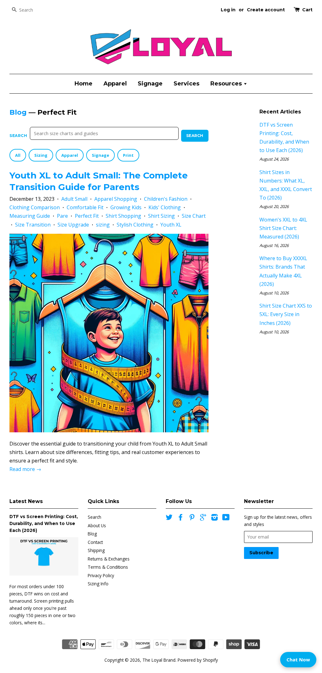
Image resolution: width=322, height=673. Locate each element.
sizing (103, 224)
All (17, 155)
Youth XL (170, 224)
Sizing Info (98, 584)
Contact (95, 542)
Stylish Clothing (135, 224)
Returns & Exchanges (109, 559)
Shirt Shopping (123, 215)
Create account (266, 10)
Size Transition (33, 224)
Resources (226, 83)
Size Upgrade (73, 224)
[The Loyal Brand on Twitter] (169, 518)
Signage (150, 83)
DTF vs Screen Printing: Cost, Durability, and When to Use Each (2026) (43, 523)
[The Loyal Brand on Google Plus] (203, 518)
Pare (62, 215)
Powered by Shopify (198, 660)
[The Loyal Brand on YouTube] (226, 518)
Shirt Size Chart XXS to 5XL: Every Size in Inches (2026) (285, 314)
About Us (97, 525)
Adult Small (74, 198)
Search (18, 135)
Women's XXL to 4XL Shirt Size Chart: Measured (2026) (283, 228)
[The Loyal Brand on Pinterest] (191, 518)
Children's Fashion (165, 198)
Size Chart (194, 215)
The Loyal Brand (158, 660)
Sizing (40, 155)
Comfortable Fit (85, 207)
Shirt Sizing (161, 215)
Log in (228, 10)
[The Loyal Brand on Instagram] (214, 518)
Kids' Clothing (164, 207)
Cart (307, 10)
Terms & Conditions (108, 567)
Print (128, 155)
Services (186, 83)
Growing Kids (126, 207)
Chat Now (298, 659)
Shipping (96, 550)
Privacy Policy (101, 575)
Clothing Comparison (34, 207)
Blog (18, 112)
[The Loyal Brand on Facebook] (180, 518)
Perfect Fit (87, 215)
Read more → (25, 469)
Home (83, 83)
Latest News (26, 501)
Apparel (115, 83)
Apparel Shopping (115, 198)
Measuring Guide (29, 215)
